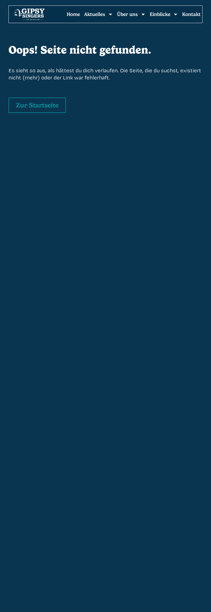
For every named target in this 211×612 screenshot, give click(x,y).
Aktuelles (94, 14)
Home (73, 14)
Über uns (127, 14)
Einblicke (160, 14)
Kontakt (191, 14)
